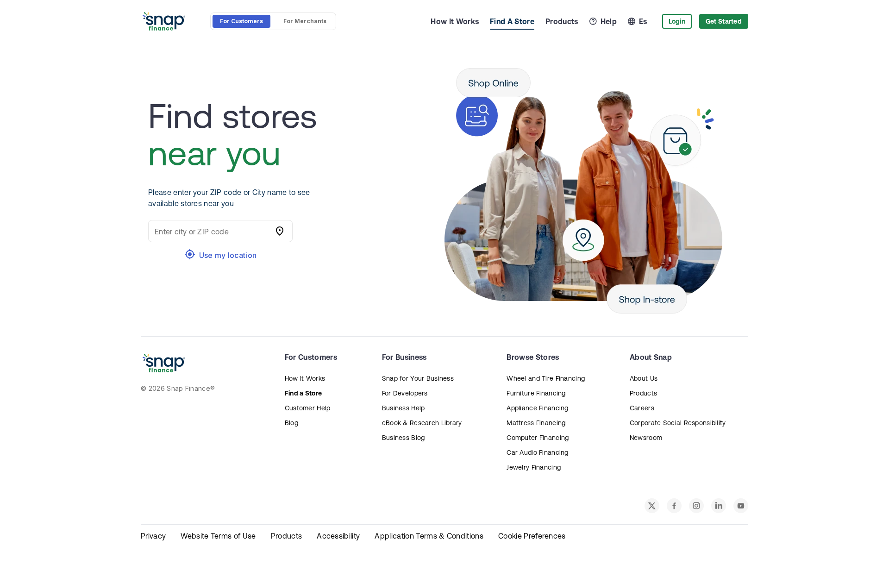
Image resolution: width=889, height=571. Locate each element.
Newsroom (646, 437)
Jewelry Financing (534, 467)
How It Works (455, 21)
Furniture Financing (536, 393)
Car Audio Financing (537, 452)
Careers (642, 408)
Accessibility (338, 536)
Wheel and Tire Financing (546, 378)
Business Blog (403, 437)
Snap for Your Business (418, 378)
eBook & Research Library (422, 423)
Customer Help (308, 408)
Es (643, 21)
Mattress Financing (536, 423)
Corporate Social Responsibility (678, 423)
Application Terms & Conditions (429, 536)
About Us (643, 378)
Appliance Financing (537, 408)
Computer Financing (538, 437)
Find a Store (303, 393)
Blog (291, 423)
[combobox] (211, 231)
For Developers (405, 393)
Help (609, 21)
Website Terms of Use (218, 536)
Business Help (403, 408)
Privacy (153, 536)
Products (561, 21)
